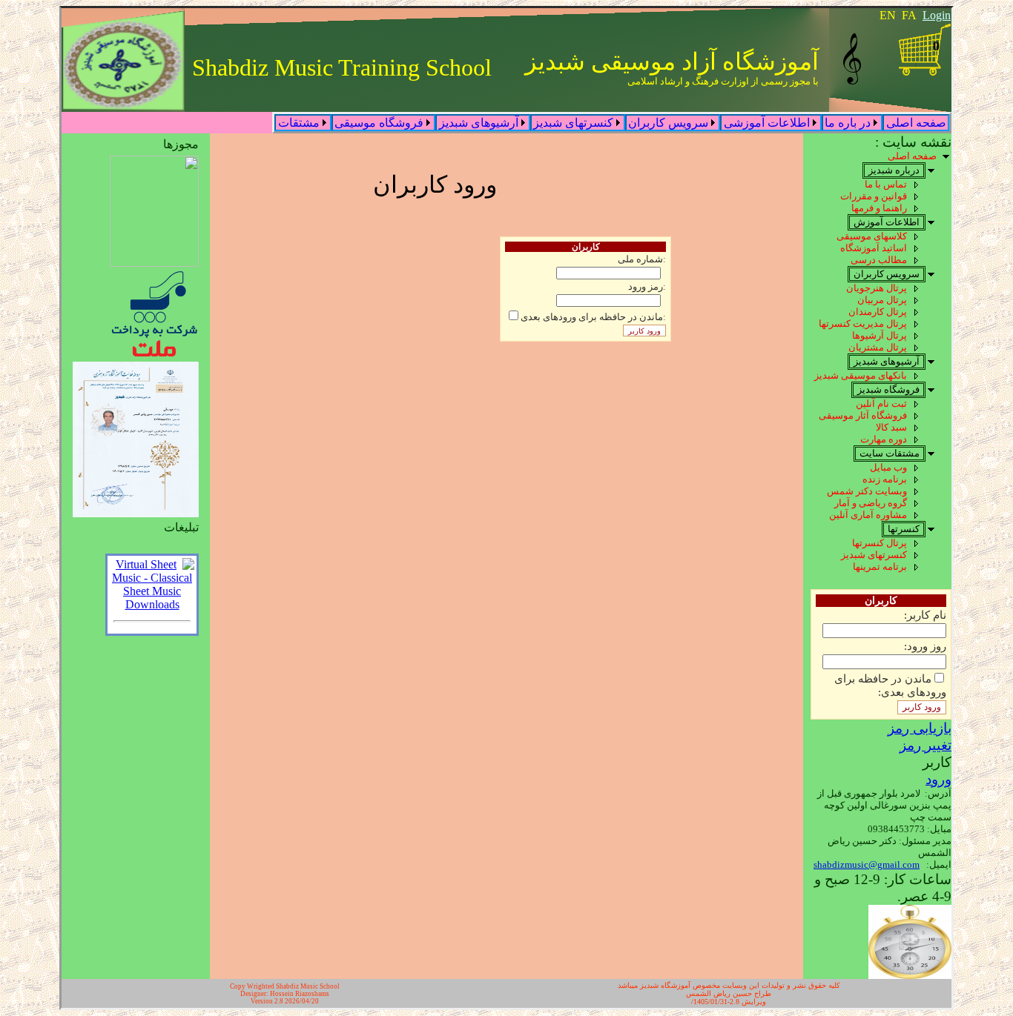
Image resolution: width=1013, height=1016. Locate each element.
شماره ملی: (642, 259)
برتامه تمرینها (880, 566)
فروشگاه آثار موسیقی (863, 415)
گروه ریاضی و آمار (870, 502)
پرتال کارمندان (877, 311)
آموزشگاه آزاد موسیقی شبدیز (672, 61)
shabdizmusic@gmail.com (867, 864)
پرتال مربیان (882, 299)
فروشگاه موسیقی (378, 122)
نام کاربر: (925, 614)
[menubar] (611, 122)
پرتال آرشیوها (879, 335)
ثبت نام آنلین (881, 403)
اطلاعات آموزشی (767, 122)
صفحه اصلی (916, 122)
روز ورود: (925, 646)
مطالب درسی (879, 259)
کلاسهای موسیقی (872, 236)
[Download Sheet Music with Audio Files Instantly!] (152, 604)
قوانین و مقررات (873, 196)
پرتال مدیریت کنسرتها (863, 323)
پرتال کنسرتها (879, 542)
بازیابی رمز (919, 728)
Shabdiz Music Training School (342, 67)
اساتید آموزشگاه (873, 247)
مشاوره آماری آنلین (868, 514)
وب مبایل (888, 467)
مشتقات (299, 122)
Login (937, 15)
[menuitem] (915, 122)
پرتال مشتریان (877, 347)
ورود (938, 779)
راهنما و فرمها (879, 207)
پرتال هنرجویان (876, 287)
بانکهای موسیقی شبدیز (860, 375)
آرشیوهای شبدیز (478, 122)
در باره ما (848, 122)
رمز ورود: (647, 287)
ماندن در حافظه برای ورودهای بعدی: (890, 685)
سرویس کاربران (668, 122)
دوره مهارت (883, 439)
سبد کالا (891, 427)
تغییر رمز (925, 745)
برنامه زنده (884, 479)
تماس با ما (886, 184)
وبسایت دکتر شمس (867, 491)
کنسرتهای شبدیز (573, 122)
